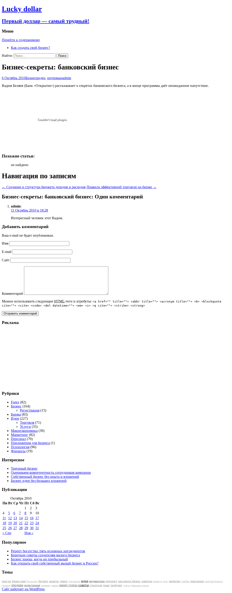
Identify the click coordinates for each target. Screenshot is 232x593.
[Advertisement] (30, 357)
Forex (15, 402)
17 (37, 518)
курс (165, 581)
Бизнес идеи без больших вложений (39, 481)
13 (15, 518)
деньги (63, 581)
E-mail (6, 252)
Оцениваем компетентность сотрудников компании (51, 472)
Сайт (6, 260)
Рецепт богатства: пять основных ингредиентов (48, 551)
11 (4, 518)
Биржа (16, 414)
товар (106, 585)
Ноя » (28, 533)
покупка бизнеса (214, 581)
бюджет (43, 581)
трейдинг (116, 585)
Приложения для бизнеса (30, 443)
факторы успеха (140, 585)
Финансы (18, 451)
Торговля (27, 422)
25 (4, 528)
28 (21, 528)
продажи (17, 585)
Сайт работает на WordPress (23, 589)
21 (21, 523)
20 (15, 523)
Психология (20, 447)
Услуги (25, 427)
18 (4, 523)
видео (40, 78)
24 (37, 523)
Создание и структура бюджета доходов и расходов (44, 187)
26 (10, 528)
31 (37, 528)
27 (15, 528)
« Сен (6, 533)
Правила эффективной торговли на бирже (122, 187)
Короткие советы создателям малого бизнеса (45, 555)
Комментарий (12, 293)
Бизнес (31, 78)
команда (157, 581)
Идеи (15, 418)
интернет (111, 581)
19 (10, 523)
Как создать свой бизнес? (30, 48)
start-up (6, 581)
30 (32, 528)
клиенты (147, 581)
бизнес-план (19, 581)
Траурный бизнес (24, 468)
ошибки (185, 581)
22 (26, 523)
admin (66, 78)
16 (32, 518)
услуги (126, 585)
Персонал (18, 439)
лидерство (174, 581)
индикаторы (97, 581)
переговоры (197, 581)
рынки (54, 585)
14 (21, 518)
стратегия (96, 585)
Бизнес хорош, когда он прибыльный (39, 559)
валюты (54, 581)
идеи (84, 581)
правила (6, 585)
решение (45, 585)
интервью (54, 78)
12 (10, 518)
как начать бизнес (129, 581)
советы (83, 585)
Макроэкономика (24, 431)
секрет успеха (68, 585)
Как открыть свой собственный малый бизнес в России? (55, 563)
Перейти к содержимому (21, 40)
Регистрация (29, 410)
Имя (5, 243)
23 (32, 523)
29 (26, 528)
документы (74, 581)
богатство (32, 581)
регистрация (32, 585)
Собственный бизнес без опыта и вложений (45, 477)
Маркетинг (19, 435)
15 (26, 518)
